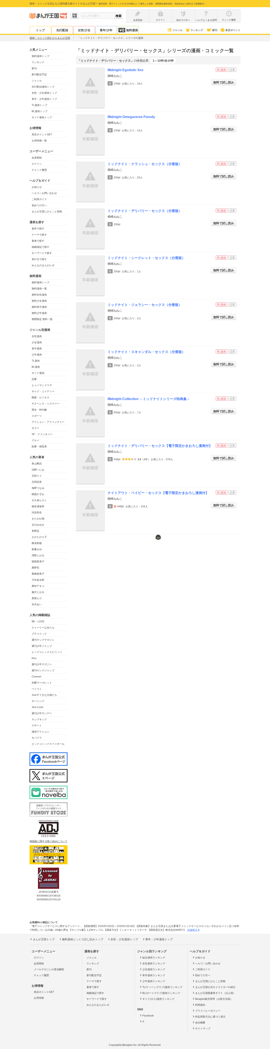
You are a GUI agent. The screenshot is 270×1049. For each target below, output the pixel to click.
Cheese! (36, 676)
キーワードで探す (42, 253)
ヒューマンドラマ (42, 385)
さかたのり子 (39, 537)
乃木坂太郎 (38, 579)
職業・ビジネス (40, 397)
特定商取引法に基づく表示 (210, 1016)
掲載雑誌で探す (40, 247)
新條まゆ (37, 549)
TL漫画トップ (39, 105)
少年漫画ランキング (153, 981)
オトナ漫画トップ (42, 117)
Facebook (148, 1015)
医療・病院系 (39, 446)
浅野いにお (38, 469)
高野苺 (35, 567)
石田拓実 (37, 481)
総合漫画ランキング (153, 957)
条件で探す (38, 228)
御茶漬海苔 (38, 506)
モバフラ (37, 737)
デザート (37, 725)
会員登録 (37, 157)
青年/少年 (106, 30)
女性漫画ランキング (153, 963)
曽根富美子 (38, 561)
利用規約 (200, 1004)
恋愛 (34, 379)
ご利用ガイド (39, 199)
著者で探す (38, 240)
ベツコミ (37, 688)
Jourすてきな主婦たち (44, 694)
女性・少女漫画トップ (44, 92)
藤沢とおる (38, 592)
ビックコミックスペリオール (48, 743)
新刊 (214, 30)
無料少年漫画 (39, 313)
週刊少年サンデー (42, 713)
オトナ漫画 (38, 373)
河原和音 (37, 512)
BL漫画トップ (39, 111)
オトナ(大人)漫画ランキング (158, 998)
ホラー (35, 428)
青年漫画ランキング (153, 975)
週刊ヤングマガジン (43, 639)
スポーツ (37, 415)
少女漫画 (37, 342)
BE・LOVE (38, 621)
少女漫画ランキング (153, 969)
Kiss (34, 658)
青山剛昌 (37, 463)
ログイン (37, 163)
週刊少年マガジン (42, 664)
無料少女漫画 (39, 300)
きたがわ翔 (38, 518)
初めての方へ (39, 205)
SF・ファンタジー (42, 434)
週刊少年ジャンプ (42, 646)
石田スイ (37, 475)
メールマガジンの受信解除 (49, 969)
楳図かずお (38, 494)
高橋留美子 (38, 573)
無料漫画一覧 (39, 288)
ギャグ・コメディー (43, 391)
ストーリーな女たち (43, 627)
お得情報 (39, 997)
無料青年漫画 (39, 306)
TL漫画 (36, 360)
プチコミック (39, 633)
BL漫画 (36, 366)
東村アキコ (38, 586)
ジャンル (177, 30)
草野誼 (35, 530)
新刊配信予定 (39, 74)
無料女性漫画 (39, 294)
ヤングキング (39, 719)
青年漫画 (37, 348)
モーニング (38, 701)
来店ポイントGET (42, 134)
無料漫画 (132, 30)
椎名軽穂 (37, 543)
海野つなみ (38, 488)
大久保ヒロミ (39, 500)
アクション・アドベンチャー (48, 422)
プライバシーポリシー (207, 1010)
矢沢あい (37, 604)
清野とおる (38, 555)
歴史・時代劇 (39, 409)
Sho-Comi (37, 707)
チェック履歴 (39, 169)
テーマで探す (39, 234)
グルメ (35, 440)
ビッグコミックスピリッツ (47, 652)
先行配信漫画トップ (43, 86)
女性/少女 (84, 30)
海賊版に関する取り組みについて (49, 841)
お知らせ (37, 187)
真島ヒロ (37, 598)
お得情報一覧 (39, 140)
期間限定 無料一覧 (42, 319)
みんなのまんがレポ (43, 265)
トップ (40, 30)
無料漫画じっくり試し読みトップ (82, 939)
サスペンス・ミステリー (45, 403)
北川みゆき (38, 524)
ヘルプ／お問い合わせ (44, 193)
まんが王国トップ (44, 939)
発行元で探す (39, 259)
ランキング (196, 30)
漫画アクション (40, 731)
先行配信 (62, 30)
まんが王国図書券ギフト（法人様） (215, 993)
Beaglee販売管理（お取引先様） (214, 998)
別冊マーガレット (42, 682)
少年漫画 (37, 354)
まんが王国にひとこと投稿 (47, 211)
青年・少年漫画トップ (44, 99)
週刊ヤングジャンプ (43, 670)
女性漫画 (37, 336)
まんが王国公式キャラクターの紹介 (215, 987)
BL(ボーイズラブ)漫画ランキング (161, 993)
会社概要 (200, 1022)
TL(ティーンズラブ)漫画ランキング (162, 987)
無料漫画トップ (40, 56)
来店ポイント (232, 30)
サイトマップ (202, 1028)
